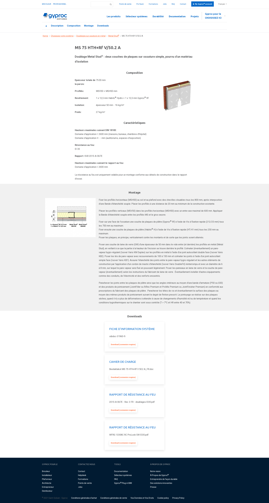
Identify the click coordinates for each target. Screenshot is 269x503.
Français (221, 4)
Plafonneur (47, 479)
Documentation (177, 16)
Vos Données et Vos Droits (142, 498)
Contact (183, 4)
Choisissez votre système (62, 36)
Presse (153, 487)
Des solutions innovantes (161, 483)
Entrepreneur (48, 487)
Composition (73, 25)
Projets (195, 16)
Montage (89, 25)
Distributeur (47, 491)
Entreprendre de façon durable (163, 479)
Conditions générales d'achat (84, 498)
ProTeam (140, 4)
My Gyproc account (203, 4)
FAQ (173, 4)
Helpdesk (82, 475)
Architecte (46, 483)
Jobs (165, 4)
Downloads (103, 25)
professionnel (59, 4)
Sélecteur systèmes (136, 16)
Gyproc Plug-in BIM (123, 483)
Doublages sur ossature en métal (90, 36)
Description (57, 25)
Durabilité (158, 16)
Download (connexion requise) (123, 345)
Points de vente (125, 4)
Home (45, 36)
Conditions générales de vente (113, 498)
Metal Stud (113, 36)
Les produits (113, 16)
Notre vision (155, 471)
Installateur (47, 475)
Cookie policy (163, 498)
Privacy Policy (178, 498)
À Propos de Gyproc (159, 475)
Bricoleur (46, 4)
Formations (153, 4)
